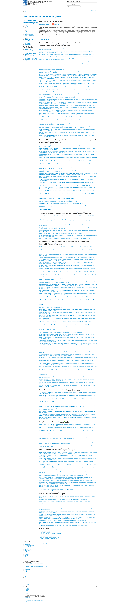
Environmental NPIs (28, 43)
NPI (62, 26)
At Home (26, 25)
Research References (29, 39)
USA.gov (26, 602)
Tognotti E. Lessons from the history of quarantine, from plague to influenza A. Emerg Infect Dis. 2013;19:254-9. (61, 203)
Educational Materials (29, 34)
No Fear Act (28, 592)
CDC (39, 19)
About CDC (28, 582)
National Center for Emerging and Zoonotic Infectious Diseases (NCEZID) (40, 565)
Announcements (28, 44)
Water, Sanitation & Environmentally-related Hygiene (31, 57)
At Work (26, 29)
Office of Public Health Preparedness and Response (30, 52)
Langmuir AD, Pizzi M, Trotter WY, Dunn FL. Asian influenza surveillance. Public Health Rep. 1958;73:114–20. (60, 233)
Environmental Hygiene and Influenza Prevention (57, 490)
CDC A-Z (26, 12)
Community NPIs (28, 42)
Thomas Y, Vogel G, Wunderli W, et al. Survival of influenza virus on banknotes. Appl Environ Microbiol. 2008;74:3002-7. (62, 520)
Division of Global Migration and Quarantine (48, 538)
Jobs (27, 583)
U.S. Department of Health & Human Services (34, 600)
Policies (27, 588)
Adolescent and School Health (30, 55)
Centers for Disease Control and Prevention (34, 563)
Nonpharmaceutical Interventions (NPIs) (42, 16)
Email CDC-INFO (28, 597)
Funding (27, 584)
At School (26, 26)
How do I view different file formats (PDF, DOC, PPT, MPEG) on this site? (37, 543)
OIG (27, 593)
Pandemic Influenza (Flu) (29, 49)
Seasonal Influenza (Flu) (29, 50)
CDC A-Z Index (93, 10)
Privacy (27, 589)
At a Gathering (27, 31)
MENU (26, 11)
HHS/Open (27, 601)
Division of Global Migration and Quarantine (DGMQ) (36, 566)
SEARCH (26, 13)
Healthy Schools (28, 54)
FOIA (27, 590)
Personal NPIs (27, 40)
